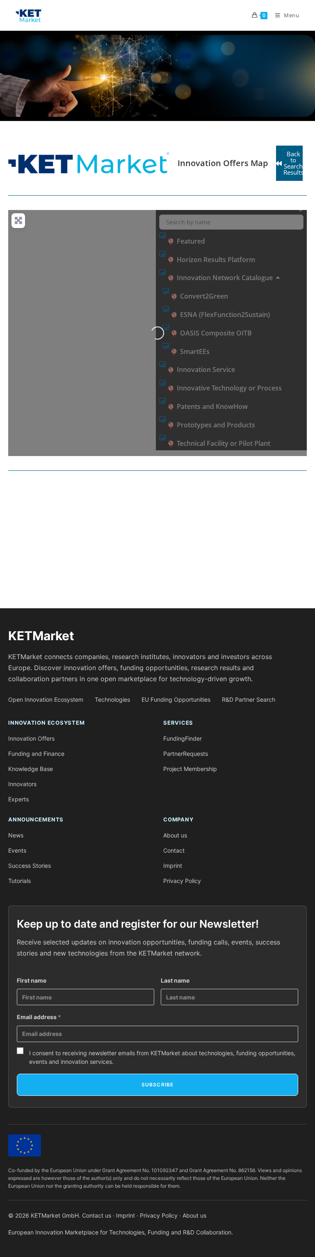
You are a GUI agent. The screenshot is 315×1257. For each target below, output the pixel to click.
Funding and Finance (36, 753)
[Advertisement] (157, 542)
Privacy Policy (182, 880)
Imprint (172, 865)
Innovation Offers (31, 738)
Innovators (22, 783)
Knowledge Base (30, 768)
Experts (18, 799)
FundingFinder (182, 738)
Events (17, 850)
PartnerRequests (185, 753)
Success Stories (29, 865)
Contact (174, 850)
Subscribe (158, 1084)
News (15, 835)
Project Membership (190, 768)
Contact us (96, 1215)
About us (175, 835)
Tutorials (19, 880)
